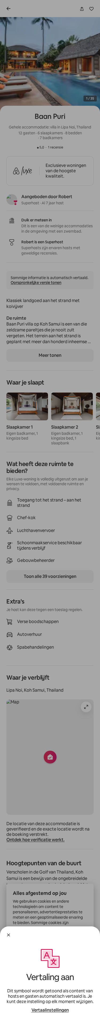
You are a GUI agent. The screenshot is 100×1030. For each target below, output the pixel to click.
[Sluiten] (8, 935)
